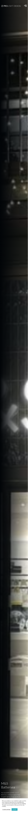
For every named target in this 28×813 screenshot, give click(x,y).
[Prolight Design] (11, 6)
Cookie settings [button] (6, 809)
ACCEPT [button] (15, 809)
